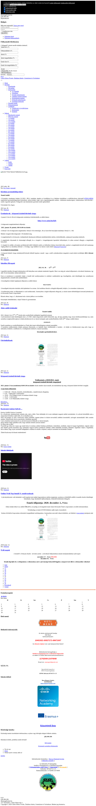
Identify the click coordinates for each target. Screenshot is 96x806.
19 (5, 571)
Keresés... (4, 74)
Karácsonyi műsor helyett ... (11, 409)
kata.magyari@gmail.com (48, 683)
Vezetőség (15, 93)
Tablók (10, 165)
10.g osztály (11, 152)
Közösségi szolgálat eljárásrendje (48, 746)
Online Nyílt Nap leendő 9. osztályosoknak (17, 494)
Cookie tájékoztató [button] (54, 3)
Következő (7, 585)
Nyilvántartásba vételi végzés (39, 767)
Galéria (6, 160)
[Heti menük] (48, 626)
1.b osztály (11, 120)
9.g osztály (11, 148)
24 (5, 580)
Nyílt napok (5, 550)
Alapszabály (54, 767)
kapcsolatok (80, 513)
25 (5, 582)
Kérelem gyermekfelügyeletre (12, 192)
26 (5, 583)
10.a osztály (11, 150)
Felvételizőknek (7, 340)
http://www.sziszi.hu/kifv (47, 221)
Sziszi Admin (7, 446)
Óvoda (6, 167)
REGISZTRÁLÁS (6, 72)
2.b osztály (11, 125)
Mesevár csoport (13, 116)
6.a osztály (11, 137)
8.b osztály (11, 145)
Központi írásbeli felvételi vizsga (13, 376)
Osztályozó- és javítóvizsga (20, 108)
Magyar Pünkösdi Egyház (56, 759)
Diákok (6, 113)
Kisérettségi (15, 110)
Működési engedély (48, 760)
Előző (6, 566)
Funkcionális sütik (10, 10)
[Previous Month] (3, 596)
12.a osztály (11, 157)
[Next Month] (6, 596)
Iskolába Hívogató (8, 263)
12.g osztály (11, 158)
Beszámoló (63, 767)
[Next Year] (4, 596)
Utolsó (6, 587)
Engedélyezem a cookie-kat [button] (18, 5)
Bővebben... (4, 402)
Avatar (3, 69)
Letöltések (11, 106)
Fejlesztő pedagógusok (19, 100)
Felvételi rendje (12, 103)
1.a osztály (11, 118)
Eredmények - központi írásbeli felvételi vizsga (18, 213)
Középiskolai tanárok (18, 98)
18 (5, 570)
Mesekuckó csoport (14, 115)
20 (5, 573)
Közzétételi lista (48, 725)
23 (5, 578)
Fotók (10, 162)
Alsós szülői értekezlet (9, 308)
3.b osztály (11, 128)
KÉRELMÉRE (88, 198)
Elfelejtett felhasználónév (11, 38)
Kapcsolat (7, 169)
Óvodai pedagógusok (18, 95)
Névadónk (11, 88)
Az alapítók (15, 91)
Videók (10, 164)
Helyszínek (48, 743)
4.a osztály (11, 130)
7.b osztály (11, 142)
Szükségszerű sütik (11, 8)
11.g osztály (11, 155)
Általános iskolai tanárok (19, 96)
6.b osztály (11, 138)
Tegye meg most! (19, 25)
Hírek (6, 83)
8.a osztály (11, 143)
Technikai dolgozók (18, 101)
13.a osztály (11, 122)
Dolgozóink (11, 90)
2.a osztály (11, 123)
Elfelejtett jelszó (9, 36)
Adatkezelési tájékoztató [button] (67, 3)
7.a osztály (11, 140)
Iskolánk (7, 85)
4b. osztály (11, 132)
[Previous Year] (1, 596)
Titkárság (6, 210)
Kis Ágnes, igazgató (9, 188)
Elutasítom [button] (6, 5)
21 (5, 575)
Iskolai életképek (7, 450)
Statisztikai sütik (10, 12)
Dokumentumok (13, 105)
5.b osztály (11, 135)
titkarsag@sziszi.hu (60, 247)
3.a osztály (11, 127)
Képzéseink (11, 86)
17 (5, 568)
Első (5, 565)
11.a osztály (11, 153)
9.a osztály (11, 147)
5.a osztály (11, 133)
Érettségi (14, 111)
